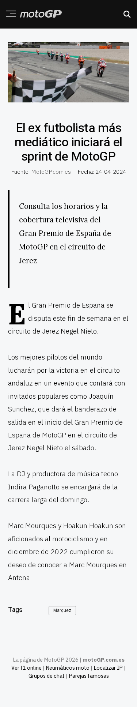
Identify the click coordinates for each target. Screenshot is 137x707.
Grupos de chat (46, 675)
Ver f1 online (26, 667)
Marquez (62, 610)
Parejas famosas (89, 675)
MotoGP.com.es (51, 171)
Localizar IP (108, 667)
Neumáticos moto (68, 667)
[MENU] (8, 14)
